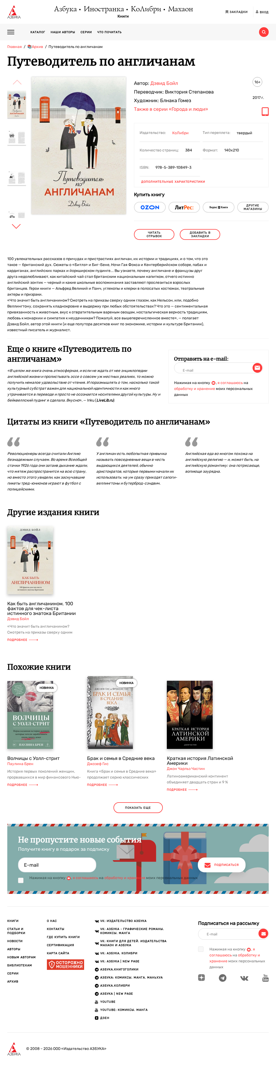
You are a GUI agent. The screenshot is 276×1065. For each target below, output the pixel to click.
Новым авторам (21, 957)
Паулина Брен (20, 764)
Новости (15, 941)
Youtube (108, 1002)
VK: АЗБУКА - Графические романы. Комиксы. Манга (132, 931)
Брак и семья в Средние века (121, 758)
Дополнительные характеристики (173, 182)
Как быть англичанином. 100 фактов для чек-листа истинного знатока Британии (41, 608)
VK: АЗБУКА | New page (120, 961)
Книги (123, 16)
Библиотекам (19, 965)
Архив (12, 981)
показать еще (138, 808)
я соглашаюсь (230, 383)
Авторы (13, 949)
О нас (52, 921)
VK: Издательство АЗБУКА (123, 921)
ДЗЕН (104, 1018)
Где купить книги (63, 937)
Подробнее (17, 640)
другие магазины (253, 207)
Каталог (37, 32)
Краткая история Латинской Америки (200, 761)
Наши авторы (63, 32)
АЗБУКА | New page (116, 993)
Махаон (180, 9)
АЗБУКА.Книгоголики (119, 969)
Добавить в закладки (200, 234)
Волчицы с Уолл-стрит (33, 758)
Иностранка (103, 9)
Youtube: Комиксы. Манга (124, 1010)
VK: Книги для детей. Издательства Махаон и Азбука (133, 943)
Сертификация (60, 945)
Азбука (65, 9)
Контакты (55, 929)
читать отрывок (154, 234)
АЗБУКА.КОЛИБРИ (115, 985)
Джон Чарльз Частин (186, 768)
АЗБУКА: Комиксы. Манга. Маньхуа (131, 977)
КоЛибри (145, 9)
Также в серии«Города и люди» (171, 109)
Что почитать (109, 32)
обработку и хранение (194, 388)
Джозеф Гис (98, 764)
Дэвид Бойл (164, 83)
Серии (86, 32)
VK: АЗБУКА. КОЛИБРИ (118, 953)
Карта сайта (58, 953)
